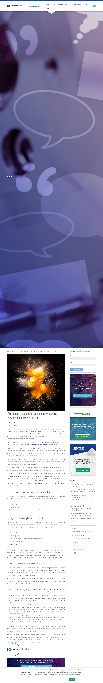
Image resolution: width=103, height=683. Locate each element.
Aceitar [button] (72, 679)
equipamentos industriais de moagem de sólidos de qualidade (45, 589)
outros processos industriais (39, 445)
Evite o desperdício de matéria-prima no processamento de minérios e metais (82, 519)
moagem (74, 542)
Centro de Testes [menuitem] (77, 4)
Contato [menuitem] (86, 4)
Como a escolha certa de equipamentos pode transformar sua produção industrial (82, 497)
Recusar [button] (79, 679)
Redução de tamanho (16, 423)
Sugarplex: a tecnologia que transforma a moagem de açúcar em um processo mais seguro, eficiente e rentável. (83, 491)
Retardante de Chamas (79, 549)
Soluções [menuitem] (60, 4)
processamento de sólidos (80, 531)
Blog (15, 351)
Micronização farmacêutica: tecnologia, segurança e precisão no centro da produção (83, 484)
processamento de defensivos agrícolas (19, 476)
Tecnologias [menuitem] (68, 4)
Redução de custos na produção (82, 538)
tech (73, 553)
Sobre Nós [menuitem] (53, 4)
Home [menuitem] (47, 4)
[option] (19, 6)
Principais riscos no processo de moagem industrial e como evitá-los (82, 514)
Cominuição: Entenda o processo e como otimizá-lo (82, 509)
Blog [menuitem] (47, 8)
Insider (74, 546)
